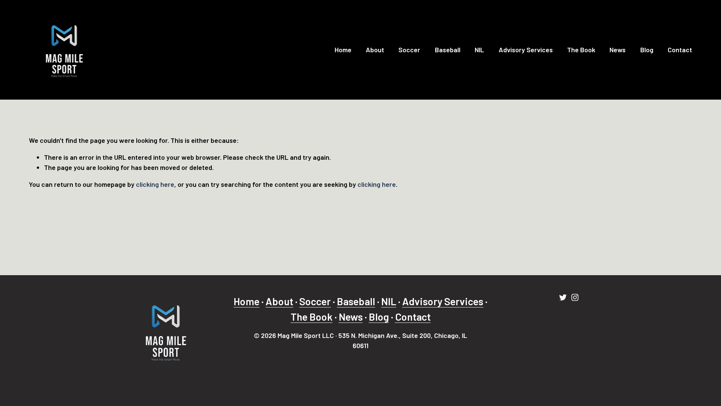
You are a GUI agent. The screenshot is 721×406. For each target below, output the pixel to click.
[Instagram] (575, 297)
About (375, 49)
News (617, 49)
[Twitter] (563, 297)
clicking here (155, 184)
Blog (646, 49)
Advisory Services (526, 49)
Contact (680, 49)
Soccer (409, 49)
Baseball (447, 49)
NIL (479, 49)
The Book (581, 49)
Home (343, 49)
